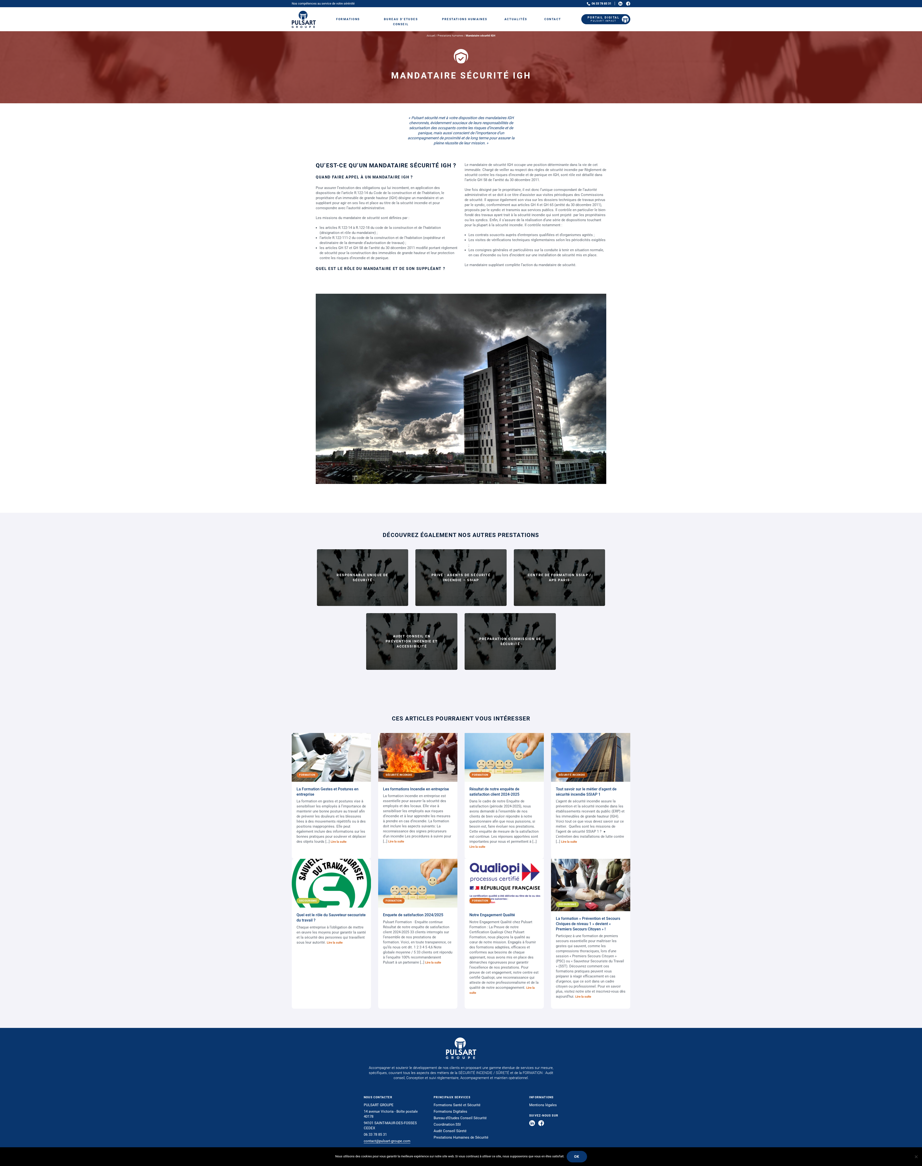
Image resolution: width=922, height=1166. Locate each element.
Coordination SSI (447, 1124)
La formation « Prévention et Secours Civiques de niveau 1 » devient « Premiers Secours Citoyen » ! (588, 923)
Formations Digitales (450, 1111)
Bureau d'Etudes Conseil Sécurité (460, 1118)
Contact (552, 19)
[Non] (916, 1156)
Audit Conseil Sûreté (450, 1131)
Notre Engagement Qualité (492, 915)
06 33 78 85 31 (601, 3)
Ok (577, 1156)
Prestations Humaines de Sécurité (461, 1137)
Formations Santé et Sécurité (457, 1105)
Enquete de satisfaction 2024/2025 (413, 915)
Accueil (431, 35)
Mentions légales (543, 1105)
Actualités (515, 19)
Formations (348, 19)
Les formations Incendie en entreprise (416, 789)
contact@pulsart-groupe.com (387, 1141)
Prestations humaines (464, 19)
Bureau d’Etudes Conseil (401, 22)
